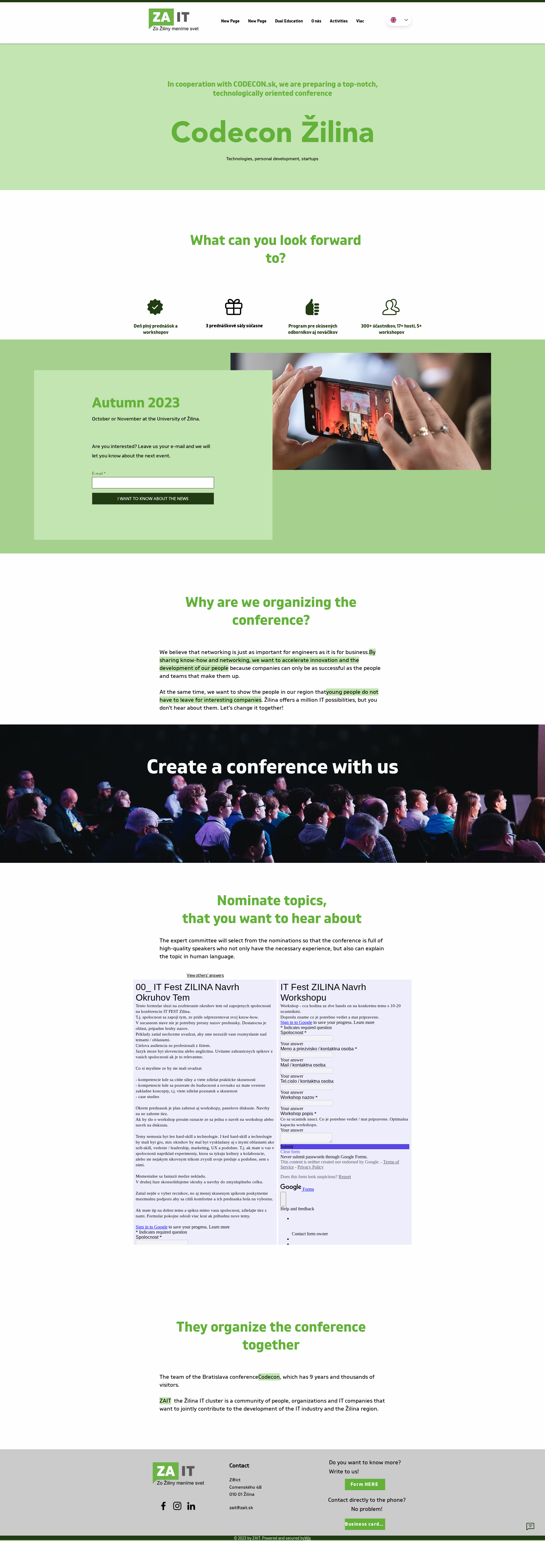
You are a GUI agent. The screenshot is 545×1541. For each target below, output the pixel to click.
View (205, 975)
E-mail (97, 473)
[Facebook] (163, 1505)
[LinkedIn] (191, 1505)
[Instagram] (177, 1505)
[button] (316, 21)
